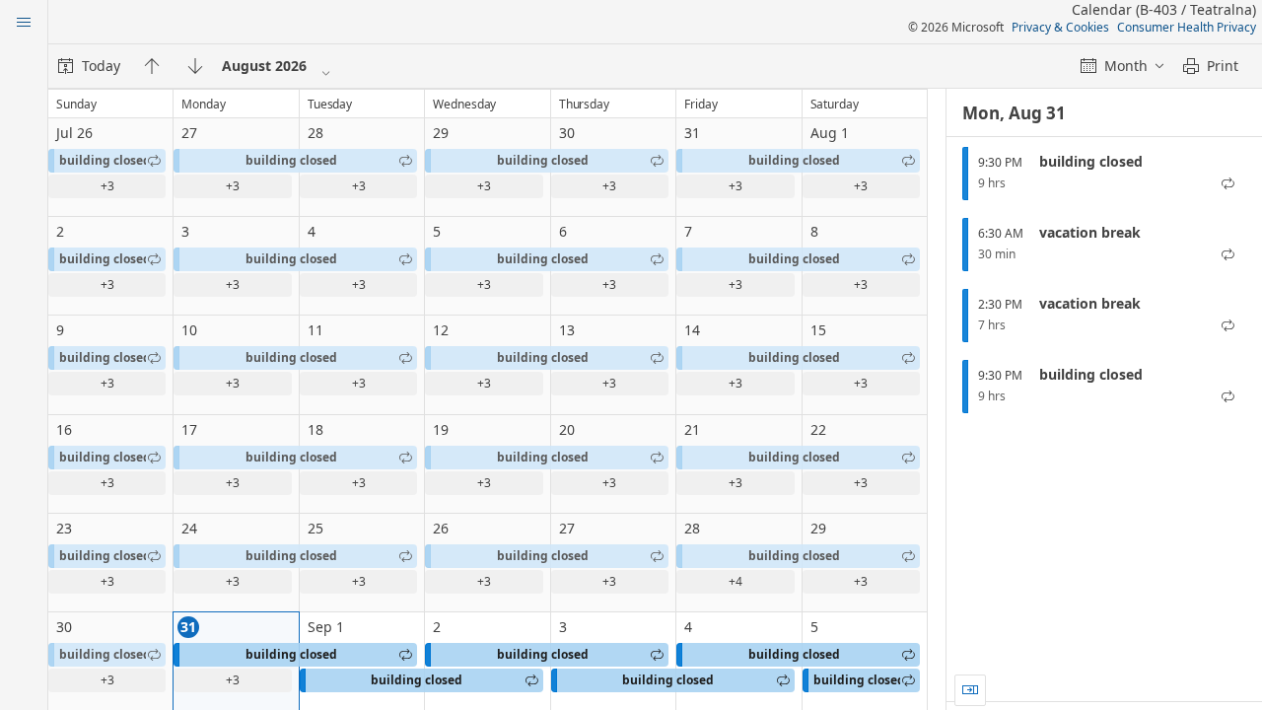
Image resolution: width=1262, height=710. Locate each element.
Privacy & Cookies (1060, 27)
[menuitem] (89, 66)
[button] (107, 161)
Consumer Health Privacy (1186, 27)
